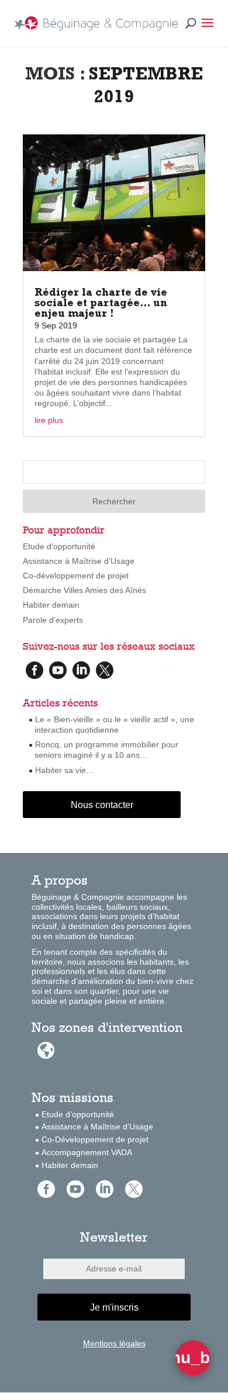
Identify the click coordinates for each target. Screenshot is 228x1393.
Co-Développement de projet (95, 1139)
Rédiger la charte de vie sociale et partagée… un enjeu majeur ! (100, 304)
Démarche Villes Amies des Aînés (84, 590)
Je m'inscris (114, 1307)
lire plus (48, 420)
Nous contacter (102, 805)
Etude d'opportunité (59, 546)
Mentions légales (114, 1343)
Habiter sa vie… (64, 770)
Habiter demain (51, 604)
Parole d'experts (53, 620)
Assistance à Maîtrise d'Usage (78, 561)
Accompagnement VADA (87, 1152)
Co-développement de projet (76, 575)
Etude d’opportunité (78, 1114)
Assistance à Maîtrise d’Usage (97, 1126)
